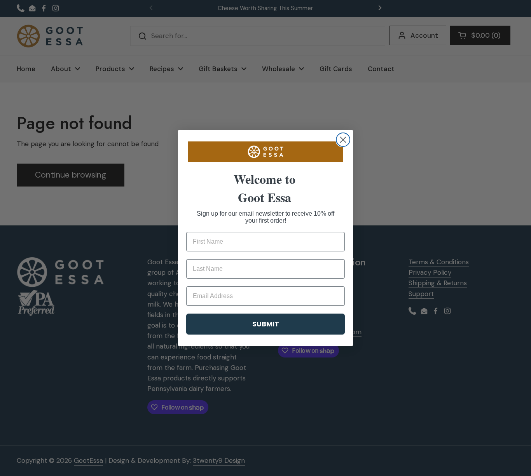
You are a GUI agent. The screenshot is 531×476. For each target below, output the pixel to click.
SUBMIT (265, 324)
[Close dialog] (343, 139)
